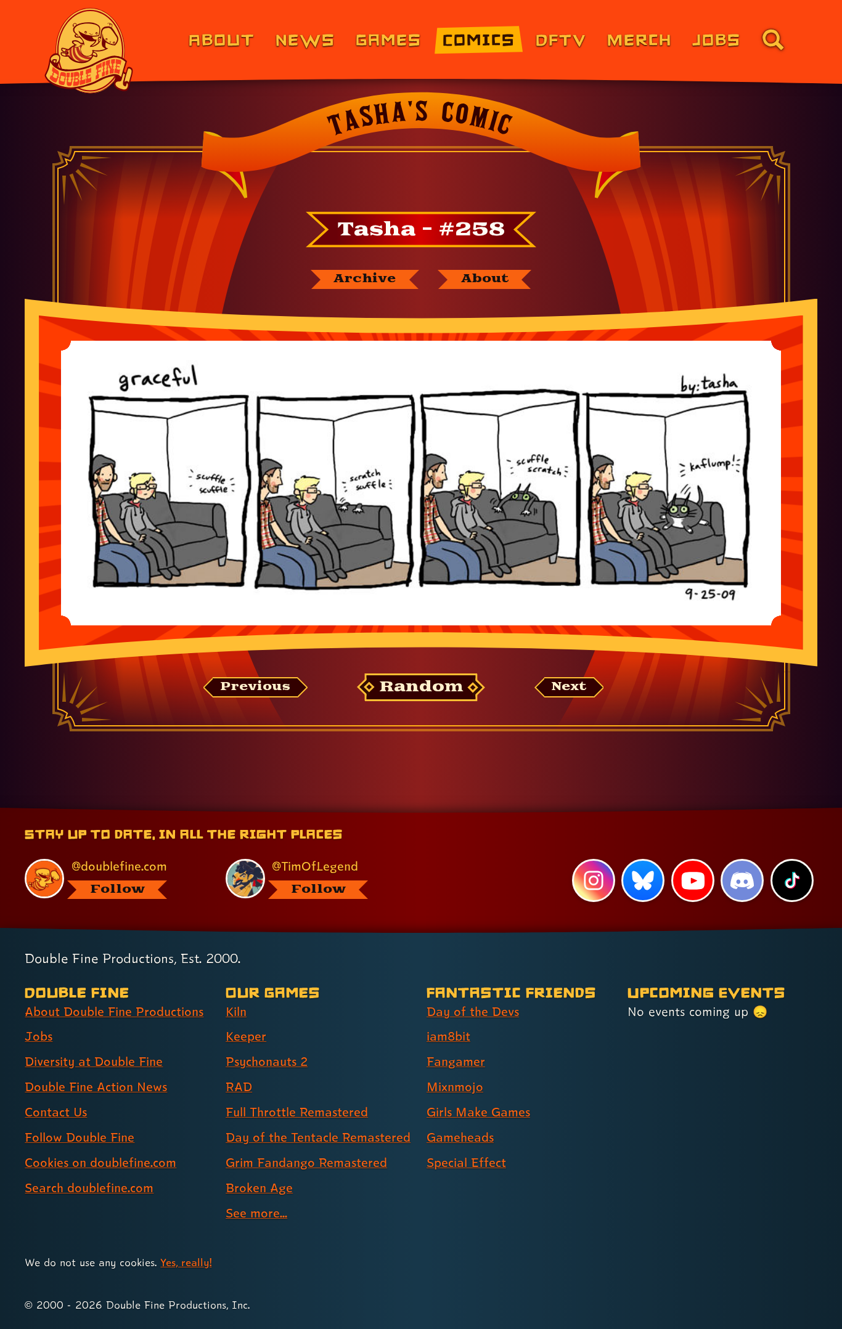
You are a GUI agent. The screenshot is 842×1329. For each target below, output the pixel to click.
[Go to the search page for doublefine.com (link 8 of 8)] (773, 39)
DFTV (561, 39)
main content (485, 812)
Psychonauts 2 (267, 1061)
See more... (256, 1213)
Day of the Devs (473, 1011)
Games (389, 39)
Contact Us (56, 1112)
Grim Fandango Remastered (306, 1162)
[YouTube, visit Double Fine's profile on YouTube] (692, 880)
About (222, 39)
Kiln (236, 1011)
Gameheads (460, 1137)
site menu (407, 812)
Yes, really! (185, 1262)
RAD (239, 1086)
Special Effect (466, 1162)
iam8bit (448, 1036)
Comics (479, 39)
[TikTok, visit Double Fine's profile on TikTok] (792, 880)
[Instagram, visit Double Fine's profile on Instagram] (593, 880)
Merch (639, 39)
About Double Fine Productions (114, 1011)
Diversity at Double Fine (94, 1061)
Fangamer (456, 1061)
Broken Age (259, 1188)
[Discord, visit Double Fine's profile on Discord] (742, 880)
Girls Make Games (478, 1112)
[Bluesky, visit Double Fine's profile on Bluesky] (642, 880)
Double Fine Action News (96, 1086)
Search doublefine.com (89, 1188)
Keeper (246, 1036)
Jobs (716, 39)
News (305, 39)
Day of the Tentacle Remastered (318, 1137)
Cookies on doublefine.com (100, 1162)
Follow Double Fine (79, 1137)
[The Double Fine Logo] (89, 50)
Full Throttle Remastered (297, 1112)
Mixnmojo (455, 1086)
